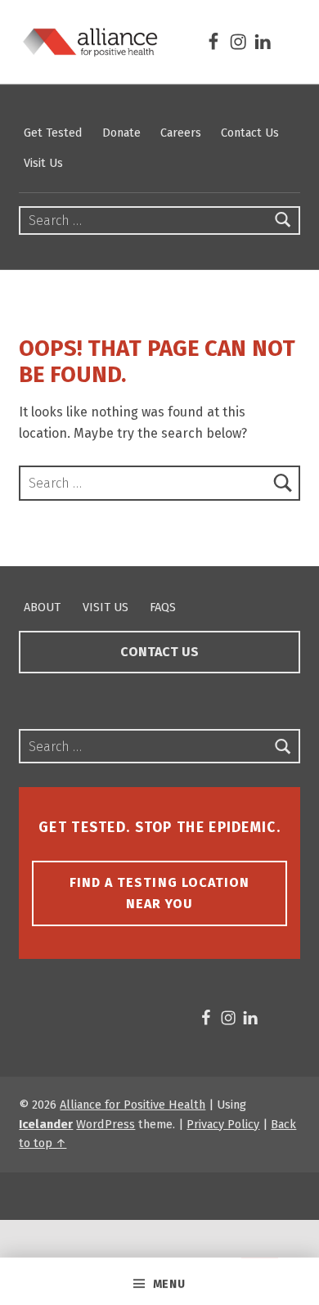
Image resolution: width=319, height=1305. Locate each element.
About (42, 607)
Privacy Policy (222, 1124)
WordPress (105, 1124)
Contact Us (250, 132)
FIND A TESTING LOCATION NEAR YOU (159, 893)
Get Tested (53, 132)
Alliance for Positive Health (132, 1104)
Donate (121, 132)
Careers (180, 132)
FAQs (163, 607)
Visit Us (43, 162)
